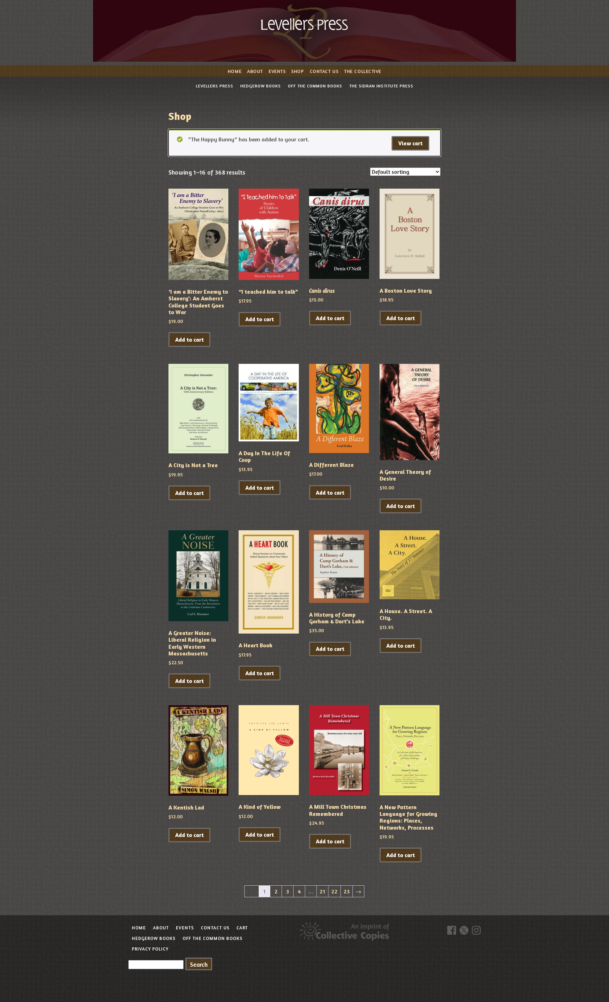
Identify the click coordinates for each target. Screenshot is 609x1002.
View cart (410, 143)
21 (322, 891)
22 (334, 891)
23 (347, 891)
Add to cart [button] (189, 339)
